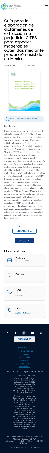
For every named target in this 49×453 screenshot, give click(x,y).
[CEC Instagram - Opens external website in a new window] (24, 333)
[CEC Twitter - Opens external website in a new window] (41, 333)
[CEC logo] (11, 7)
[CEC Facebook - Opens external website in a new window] (15, 333)
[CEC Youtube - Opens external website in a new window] (32, 333)
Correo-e (26, 443)
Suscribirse (24, 339)
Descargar (23, 230)
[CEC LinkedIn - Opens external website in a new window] (7, 333)
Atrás (22, 240)
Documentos (24, 366)
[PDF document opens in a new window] (24, 91)
